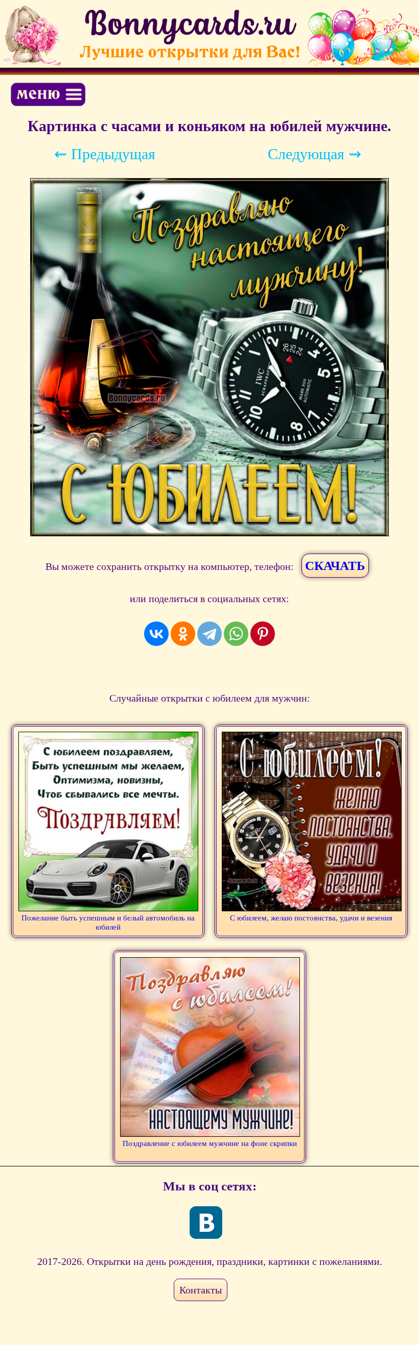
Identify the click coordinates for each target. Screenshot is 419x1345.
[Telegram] (209, 633)
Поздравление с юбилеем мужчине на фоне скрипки (210, 1143)
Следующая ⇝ (314, 153)
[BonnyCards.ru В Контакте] (206, 1222)
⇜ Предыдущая (104, 153)
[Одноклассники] (183, 633)
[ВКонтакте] (156, 633)
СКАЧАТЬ (335, 565)
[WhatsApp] (236, 633)
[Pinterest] (262, 633)
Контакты (200, 1290)
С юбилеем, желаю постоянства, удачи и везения (311, 918)
